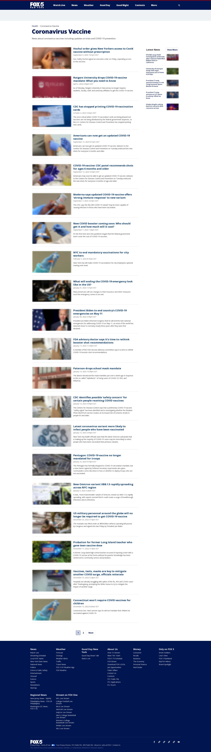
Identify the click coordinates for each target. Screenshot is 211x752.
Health (35, 26)
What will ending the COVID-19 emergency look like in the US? (103, 283)
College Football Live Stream (64, 702)
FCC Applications (114, 682)
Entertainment (36, 673)
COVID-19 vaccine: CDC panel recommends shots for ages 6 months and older (103, 167)
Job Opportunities (114, 667)
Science (33, 679)
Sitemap (33, 688)
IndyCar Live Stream (64, 712)
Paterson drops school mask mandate (97, 368)
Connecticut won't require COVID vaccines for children (102, 602)
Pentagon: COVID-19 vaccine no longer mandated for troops (97, 457)
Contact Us (111, 673)
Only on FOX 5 (166, 649)
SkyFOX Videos (165, 661)
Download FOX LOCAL (116, 664)
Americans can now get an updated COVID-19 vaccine (101, 137)
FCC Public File (113, 679)
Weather (61, 649)
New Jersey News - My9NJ (40, 698)
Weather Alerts (62, 658)
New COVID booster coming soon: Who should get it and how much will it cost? (102, 225)
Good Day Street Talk (90, 655)
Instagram (159, 742)
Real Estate (137, 667)
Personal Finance (140, 664)
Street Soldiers (164, 652)
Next (91, 632)
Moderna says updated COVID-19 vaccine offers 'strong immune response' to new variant (102, 196)
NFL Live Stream (62, 698)
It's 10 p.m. (111, 685)
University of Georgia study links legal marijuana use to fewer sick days (155, 71)
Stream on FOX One (67, 694)
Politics (33, 667)
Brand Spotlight (165, 664)
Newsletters (35, 685)
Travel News (61, 664)
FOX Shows (111, 661)
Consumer (137, 652)
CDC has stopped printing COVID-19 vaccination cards (103, 108)
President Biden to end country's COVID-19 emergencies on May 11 (100, 312)
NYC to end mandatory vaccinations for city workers (101, 254)
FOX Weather (61, 670)
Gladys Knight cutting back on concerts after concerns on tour (154, 106)
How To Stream (113, 652)
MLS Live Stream (62, 728)
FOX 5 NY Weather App (65, 667)
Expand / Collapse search (179, 5)
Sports (32, 682)
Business (136, 658)
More (154, 5)
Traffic (58, 661)
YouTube (169, 742)
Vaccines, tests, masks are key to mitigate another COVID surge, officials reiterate (99, 573)
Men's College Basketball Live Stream (66, 716)
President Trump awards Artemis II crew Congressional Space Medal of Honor (155, 83)
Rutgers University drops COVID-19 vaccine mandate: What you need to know (100, 79)
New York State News (39, 661)
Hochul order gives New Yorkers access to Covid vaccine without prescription (103, 50)
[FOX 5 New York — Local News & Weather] (38, 5)
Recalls (136, 655)
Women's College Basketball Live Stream (65, 721)
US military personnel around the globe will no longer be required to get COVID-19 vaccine (103, 515)
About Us (112, 649)
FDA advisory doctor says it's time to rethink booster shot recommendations (101, 341)
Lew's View (163, 655)
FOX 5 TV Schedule (114, 658)
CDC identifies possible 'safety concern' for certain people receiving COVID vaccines (100, 399)
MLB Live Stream (63, 706)
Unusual (33, 676)
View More (172, 49)
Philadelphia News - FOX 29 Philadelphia (41, 702)
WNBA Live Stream (63, 725)
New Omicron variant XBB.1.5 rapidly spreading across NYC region (103, 486)
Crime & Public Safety (38, 670)
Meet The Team (113, 655)
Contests (111, 676)
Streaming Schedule (38, 655)
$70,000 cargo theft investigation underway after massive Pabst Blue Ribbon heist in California (155, 58)
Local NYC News (36, 658)
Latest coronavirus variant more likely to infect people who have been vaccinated (99, 428)
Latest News (153, 49)
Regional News (38, 694)
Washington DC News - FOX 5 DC (39, 707)
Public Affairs (112, 670)
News (33, 649)
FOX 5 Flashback (165, 658)
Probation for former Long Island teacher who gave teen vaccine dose (102, 544)
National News (36, 664)
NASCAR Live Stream (64, 709)
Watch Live (34, 652)
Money (137, 649)
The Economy (138, 661)
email (179, 742)
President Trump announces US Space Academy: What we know (154, 95)
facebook (154, 742)
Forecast (59, 652)
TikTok (164, 742)
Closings (59, 655)
